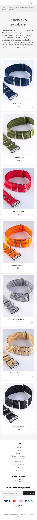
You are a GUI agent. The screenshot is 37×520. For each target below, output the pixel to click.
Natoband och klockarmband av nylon (20, 8)
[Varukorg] (31, 3)
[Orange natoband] (32, 269)
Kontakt (18, 447)
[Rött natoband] (32, 215)
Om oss (18, 450)
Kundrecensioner (18, 456)
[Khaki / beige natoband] (32, 376)
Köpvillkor (18, 462)
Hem (3, 8)
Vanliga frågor (18, 470)
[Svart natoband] (32, 430)
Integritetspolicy (18, 464)
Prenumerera (29, 493)
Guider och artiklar (18, 459)
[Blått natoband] (32, 107)
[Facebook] (16, 480)
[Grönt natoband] (32, 161)
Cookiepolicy (18, 467)
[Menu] (34, 3)
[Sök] (28, 3)
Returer (18, 453)
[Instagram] (20, 480)
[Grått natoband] (32, 323)
